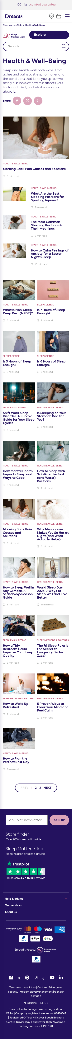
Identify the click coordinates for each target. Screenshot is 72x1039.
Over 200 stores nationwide (23, 839)
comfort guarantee (36, 4)
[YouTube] (52, 978)
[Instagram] (35, 978)
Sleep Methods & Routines (53, 640)
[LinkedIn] (61, 978)
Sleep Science (45, 304)
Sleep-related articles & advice (25, 854)
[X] (19, 978)
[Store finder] (51, 16)
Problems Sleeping (14, 407)
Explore (40, 35)
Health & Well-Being (15, 163)
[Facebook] (11, 978)
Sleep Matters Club (12, 25)
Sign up (59, 820)
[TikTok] (43, 978)
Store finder (17, 834)
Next (47, 788)
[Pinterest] (27, 978)
